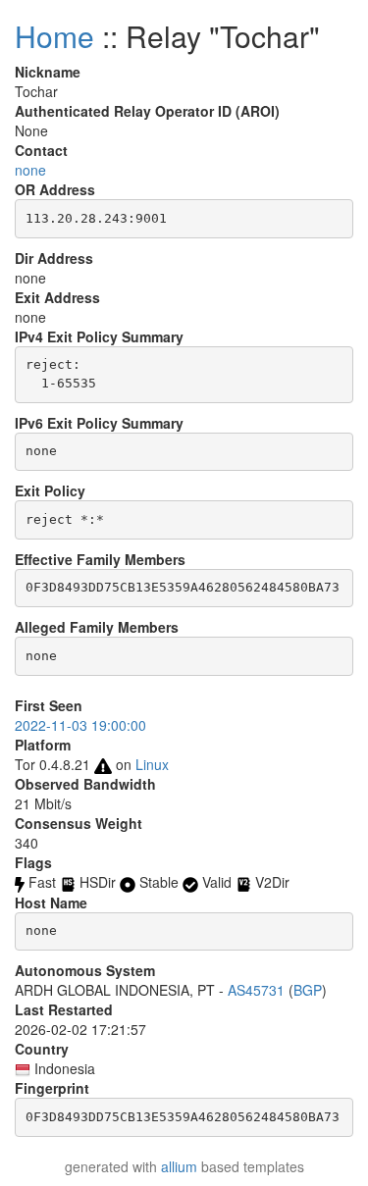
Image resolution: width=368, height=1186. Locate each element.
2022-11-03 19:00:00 (80, 725)
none (30, 170)
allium (179, 1166)
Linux (152, 764)
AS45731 (256, 990)
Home (54, 36)
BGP (307, 990)
